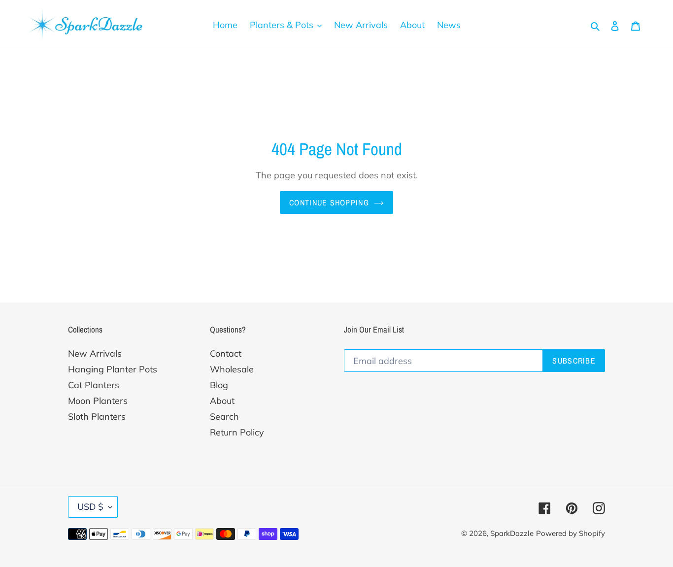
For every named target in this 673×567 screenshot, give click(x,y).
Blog (219, 385)
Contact (225, 353)
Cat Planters (93, 385)
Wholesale (232, 369)
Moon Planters (98, 400)
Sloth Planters (97, 416)
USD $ (90, 506)
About (222, 400)
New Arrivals (95, 353)
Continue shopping (329, 202)
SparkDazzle (512, 533)
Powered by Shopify (570, 533)
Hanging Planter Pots (112, 369)
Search (224, 416)
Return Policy (237, 432)
